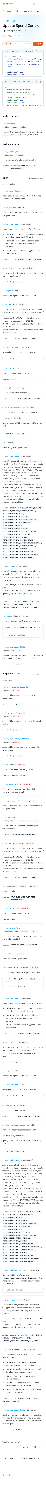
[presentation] (22, 43)
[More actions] (43, 4)
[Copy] (29, 43)
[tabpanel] (23, 95)
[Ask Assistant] (40, 51)
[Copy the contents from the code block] (36, 51)
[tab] (6, 81)
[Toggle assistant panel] (39, 4)
